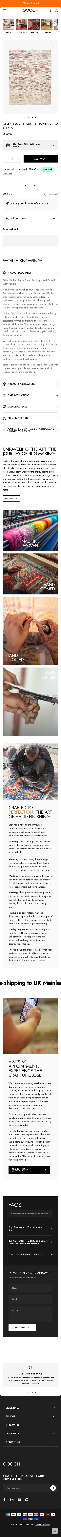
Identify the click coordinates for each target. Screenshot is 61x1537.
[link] (11, 498)
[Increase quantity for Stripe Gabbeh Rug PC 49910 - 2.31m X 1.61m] (18, 158)
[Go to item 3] (32, 117)
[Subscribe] (53, 1488)
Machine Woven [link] (30, 543)
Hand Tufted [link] (48, 675)
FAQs (27, 1213)
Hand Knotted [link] (15, 657)
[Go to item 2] (28, 117)
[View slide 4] (35, 1392)
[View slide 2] (28, 1392)
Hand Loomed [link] (47, 587)
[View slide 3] (32, 1392)
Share (9, 194)
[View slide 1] (25, 1392)
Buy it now (30, 185)
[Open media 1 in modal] (53, 45)
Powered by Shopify (42, 1524)
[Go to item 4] (35, 117)
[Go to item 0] (25, 117)
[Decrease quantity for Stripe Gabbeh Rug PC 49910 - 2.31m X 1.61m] (6, 158)
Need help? (53, 194)
